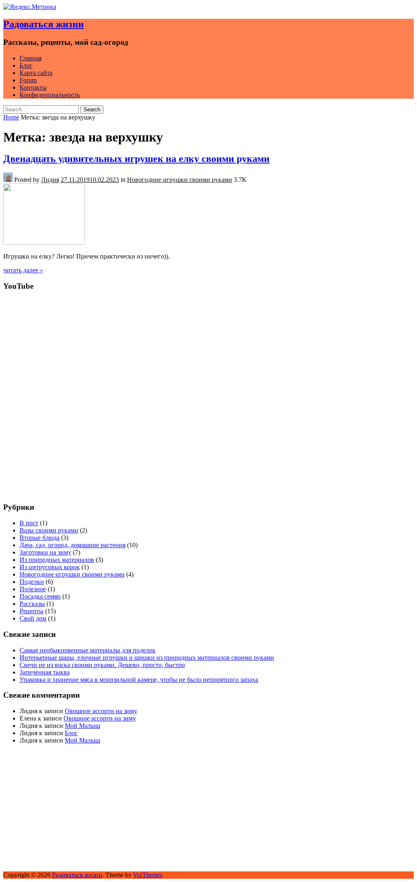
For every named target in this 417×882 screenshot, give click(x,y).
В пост (29, 522)
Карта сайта (36, 72)
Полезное (33, 589)
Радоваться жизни (43, 24)
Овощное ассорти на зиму (101, 710)
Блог (26, 65)
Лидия (50, 179)
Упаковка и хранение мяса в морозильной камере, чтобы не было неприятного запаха (139, 679)
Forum (28, 80)
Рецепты (32, 611)
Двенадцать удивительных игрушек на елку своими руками (136, 158)
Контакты (33, 87)
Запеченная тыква (45, 672)
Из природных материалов (57, 559)
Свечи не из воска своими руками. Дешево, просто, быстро (102, 664)
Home (11, 117)
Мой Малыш (82, 725)
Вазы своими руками (49, 530)
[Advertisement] (208, 438)
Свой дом (33, 618)
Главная (31, 58)
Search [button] (91, 109)
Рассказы (32, 603)
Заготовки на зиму (45, 552)
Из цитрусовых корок (50, 567)
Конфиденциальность (50, 94)
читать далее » (23, 270)
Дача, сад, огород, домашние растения (72, 545)
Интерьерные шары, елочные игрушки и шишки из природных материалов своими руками (147, 657)
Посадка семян (40, 596)
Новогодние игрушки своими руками (179, 179)
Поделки (32, 581)
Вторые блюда (39, 537)
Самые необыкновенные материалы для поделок (88, 650)
